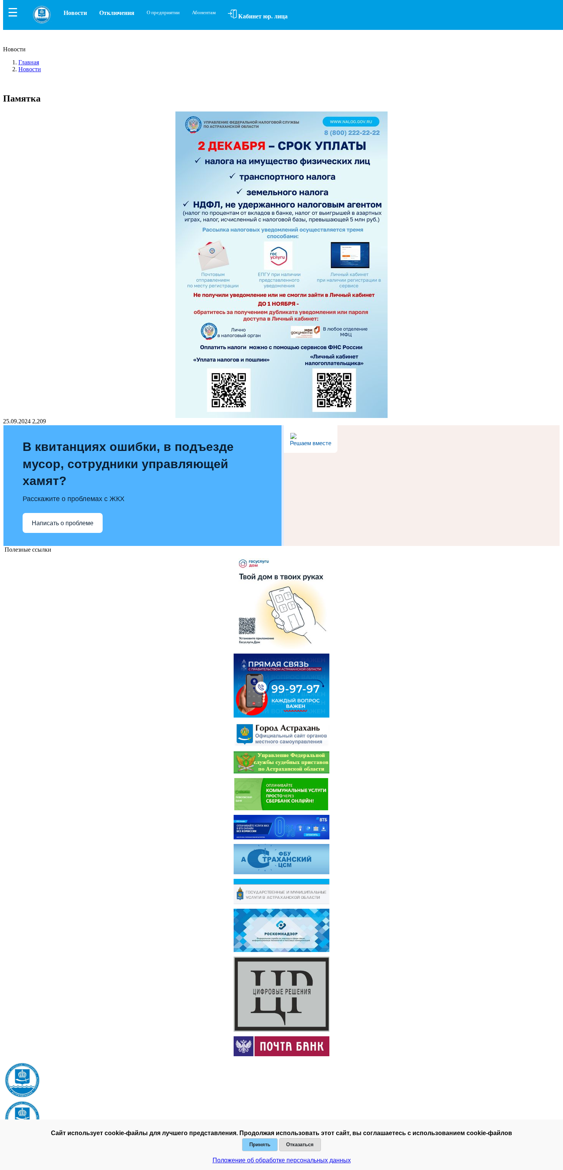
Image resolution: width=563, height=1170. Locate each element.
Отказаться (300, 1144)
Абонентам (204, 12)
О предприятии (163, 12)
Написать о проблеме (62, 523)
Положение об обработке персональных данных (282, 1160)
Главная (28, 62)
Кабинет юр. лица (262, 16)
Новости (75, 13)
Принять (259, 1144)
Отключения (116, 13)
